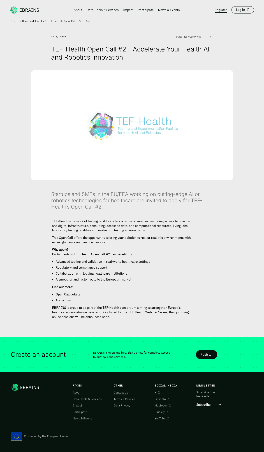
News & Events (169, 10)
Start (14, 21)
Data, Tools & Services (103, 10)
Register (221, 10)
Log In (240, 10)
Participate (146, 10)
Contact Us (121, 392)
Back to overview (188, 37)
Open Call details (68, 294)
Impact (128, 10)
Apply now (63, 300)
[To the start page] (24, 9)
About (78, 10)
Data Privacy (122, 405)
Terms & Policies (124, 399)
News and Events (33, 21)
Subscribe (203, 405)
